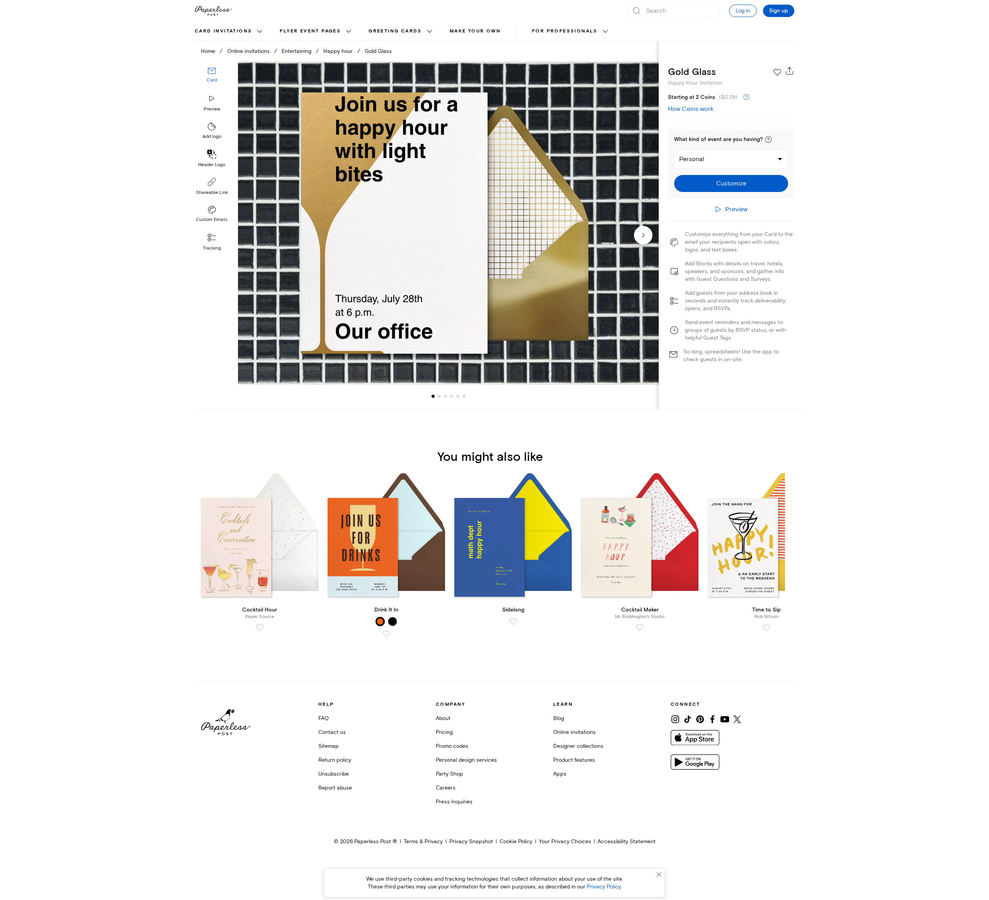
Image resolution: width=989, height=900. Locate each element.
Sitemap (328, 746)
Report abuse (335, 788)
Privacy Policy (603, 886)
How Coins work (691, 109)
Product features (574, 760)
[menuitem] (229, 31)
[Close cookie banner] (659, 874)
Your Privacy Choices (565, 841)
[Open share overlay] (789, 70)
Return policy (334, 760)
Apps (559, 774)
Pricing (444, 732)
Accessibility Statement (627, 841)
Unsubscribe (333, 774)
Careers (445, 788)
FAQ (323, 718)
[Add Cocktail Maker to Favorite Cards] (639, 627)
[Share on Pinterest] (700, 719)
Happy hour (338, 51)
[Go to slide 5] (451, 396)
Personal (691, 159)
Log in (743, 10)
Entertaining (296, 51)
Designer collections (578, 746)
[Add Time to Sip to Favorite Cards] (766, 627)
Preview (212, 109)
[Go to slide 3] (439, 396)
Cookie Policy (516, 841)
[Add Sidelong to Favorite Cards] (513, 621)
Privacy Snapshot (471, 841)
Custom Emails (212, 219)
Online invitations (248, 51)
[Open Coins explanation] (746, 97)
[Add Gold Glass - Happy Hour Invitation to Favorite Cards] (777, 72)
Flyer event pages (310, 31)
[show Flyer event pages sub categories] (348, 32)
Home (208, 51)
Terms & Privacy (423, 841)
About (443, 718)
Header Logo (211, 165)
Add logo (211, 136)
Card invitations (223, 31)
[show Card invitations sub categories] (259, 32)
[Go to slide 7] (464, 396)
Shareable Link (212, 192)
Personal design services (466, 760)
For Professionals (565, 31)
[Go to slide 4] (445, 396)
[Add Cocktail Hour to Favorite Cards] (259, 627)
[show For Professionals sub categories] (605, 32)
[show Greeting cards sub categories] (429, 32)
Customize (731, 183)
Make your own (475, 31)
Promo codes (452, 746)
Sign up (778, 10)
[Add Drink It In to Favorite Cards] (386, 633)
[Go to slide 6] (457, 396)
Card (212, 80)
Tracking (212, 248)
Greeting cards (395, 31)
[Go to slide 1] (433, 396)
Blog (558, 718)
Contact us (332, 732)
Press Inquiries (454, 801)
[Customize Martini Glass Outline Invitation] (448, 223)
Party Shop (449, 774)
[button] (768, 139)
